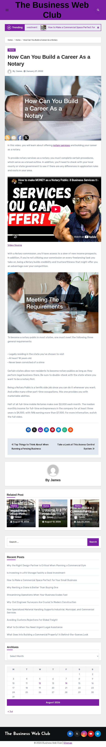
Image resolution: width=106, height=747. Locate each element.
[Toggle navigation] (7, 10)
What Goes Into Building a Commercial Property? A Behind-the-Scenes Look (47, 634)
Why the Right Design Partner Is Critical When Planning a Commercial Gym (46, 565)
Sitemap (67, 743)
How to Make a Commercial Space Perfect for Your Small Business (42, 580)
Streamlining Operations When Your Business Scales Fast (37, 595)
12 (40, 683)
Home (11, 50)
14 (66, 683)
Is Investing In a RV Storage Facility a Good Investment (36, 573)
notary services (61, 145)
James (19, 71)
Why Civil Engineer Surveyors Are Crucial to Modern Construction (41, 602)
